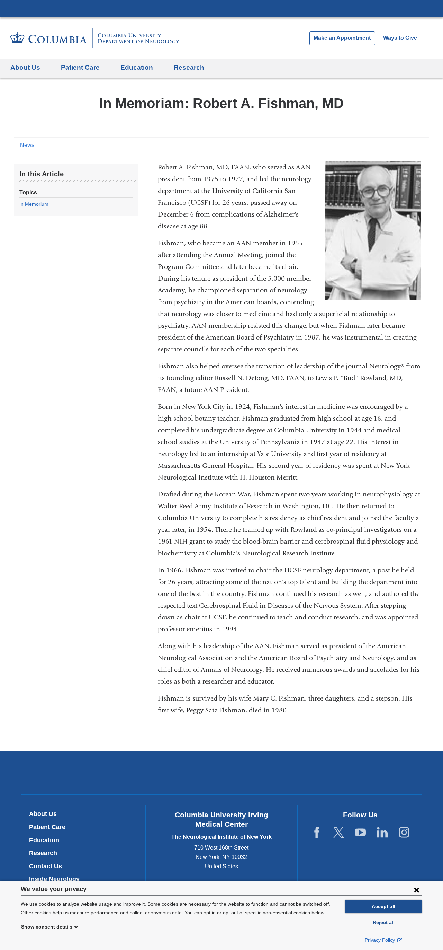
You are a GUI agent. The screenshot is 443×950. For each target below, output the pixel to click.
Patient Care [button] (80, 67)
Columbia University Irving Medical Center (221, 8)
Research (43, 853)
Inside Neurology (57, 879)
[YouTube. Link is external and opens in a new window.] (360, 832)
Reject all (384, 922)
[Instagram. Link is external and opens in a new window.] (404, 832)
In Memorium (33, 204)
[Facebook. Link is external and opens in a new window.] (317, 832)
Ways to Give (400, 38)
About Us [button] (25, 67)
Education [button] (136, 67)
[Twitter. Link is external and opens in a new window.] (338, 832)
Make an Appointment (342, 38)
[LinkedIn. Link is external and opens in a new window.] (382, 832)
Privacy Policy (380, 940)
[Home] (94, 38)
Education (44, 840)
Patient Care (47, 827)
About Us (43, 813)
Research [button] (189, 67)
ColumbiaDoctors (321, 772)
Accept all (383, 906)
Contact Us (45, 866)
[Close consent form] (416, 889)
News (27, 145)
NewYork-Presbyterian (221, 774)
